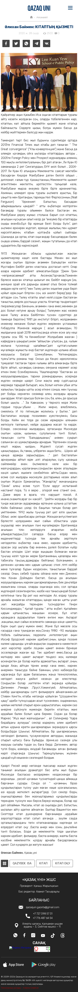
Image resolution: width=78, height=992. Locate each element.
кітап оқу (62, 863)
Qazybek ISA (22, 863)
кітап (43, 863)
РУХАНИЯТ (42, 17)
